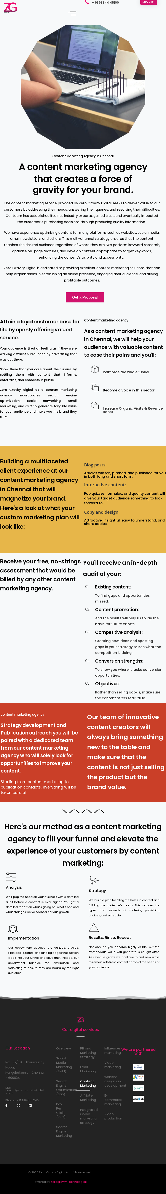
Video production (109, 1116)
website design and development (109, 1081)
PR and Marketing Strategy (85, 1052)
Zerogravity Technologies (69, 1182)
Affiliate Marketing (85, 1097)
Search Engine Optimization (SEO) (61, 1087)
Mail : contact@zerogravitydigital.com (24, 1090)
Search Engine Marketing (61, 1131)
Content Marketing (85, 1083)
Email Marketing (85, 1069)
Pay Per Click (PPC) (61, 1110)
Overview (61, 1048)
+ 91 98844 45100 (105, 2)
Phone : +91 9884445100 (22, 1100)
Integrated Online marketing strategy (85, 1116)
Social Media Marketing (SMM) (61, 1064)
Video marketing (109, 1064)
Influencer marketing (109, 1050)
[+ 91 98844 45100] (87, 2)
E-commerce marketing (109, 1099)
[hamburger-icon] (71, 13)
